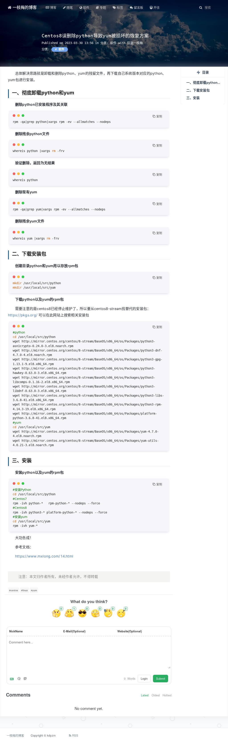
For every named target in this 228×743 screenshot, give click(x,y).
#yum (34, 590)
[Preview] (25, 678)
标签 (119, 7)
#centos (13, 590)
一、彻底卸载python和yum (205, 83)
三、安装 (193, 98)
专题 (102, 7)
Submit (160, 678)
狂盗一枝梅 (135, 43)
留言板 (138, 7)
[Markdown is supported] (12, 678)
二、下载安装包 (198, 90)
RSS (74, 735)
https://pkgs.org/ (22, 315)
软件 (85, 7)
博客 (52, 7)
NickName (16, 631)
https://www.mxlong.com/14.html (44, 556)
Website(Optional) (129, 631)
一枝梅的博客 (24, 7)
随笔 (69, 7)
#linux (24, 590)
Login (144, 678)
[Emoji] (19, 678)
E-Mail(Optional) (74, 631)
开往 (156, 7)
